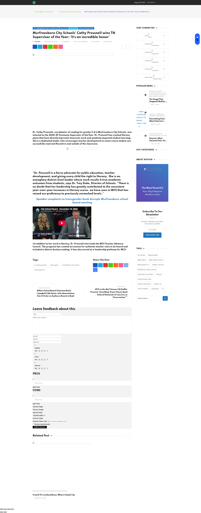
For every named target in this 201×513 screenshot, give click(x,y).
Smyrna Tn (157, 284)
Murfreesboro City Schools (70, 265)
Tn (163, 289)
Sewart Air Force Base (145, 274)
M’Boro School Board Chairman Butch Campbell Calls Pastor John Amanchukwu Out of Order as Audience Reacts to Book (56, 293)
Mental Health (153, 255)
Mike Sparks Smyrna (156, 260)
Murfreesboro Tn (39, 270)
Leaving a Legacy (45, 491)
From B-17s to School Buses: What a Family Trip (54, 495)
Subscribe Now (152, 235)
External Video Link (40, 421)
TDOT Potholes (143, 289)
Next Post (121, 286)
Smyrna (158, 274)
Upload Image (38, 407)
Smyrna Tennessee (144, 284)
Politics (161, 96)
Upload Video (38, 413)
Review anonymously (42, 424)
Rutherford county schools (147, 269)
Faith (160, 91)
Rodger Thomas (158, 265)
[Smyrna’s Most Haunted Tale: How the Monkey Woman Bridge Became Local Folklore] (141, 138)
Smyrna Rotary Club (144, 279)
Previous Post (44, 288)
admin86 (38, 41)
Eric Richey (141, 255)
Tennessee (155, 289)
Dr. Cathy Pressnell (40, 265)
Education (153, 91)
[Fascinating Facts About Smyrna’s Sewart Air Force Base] (141, 119)
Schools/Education (60, 491)
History (36, 491)
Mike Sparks (54, 265)
